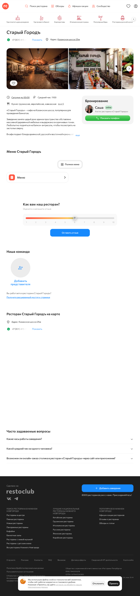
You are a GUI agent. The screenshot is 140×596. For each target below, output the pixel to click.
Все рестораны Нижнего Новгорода (23, 547)
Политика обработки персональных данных (25, 568)
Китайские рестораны (63, 517)
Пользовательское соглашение (20, 572)
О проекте (11, 560)
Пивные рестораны (15, 519)
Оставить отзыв (70, 232)
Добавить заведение (109, 488)
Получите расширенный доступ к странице (28, 297)
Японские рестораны (62, 533)
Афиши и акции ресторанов (111, 515)
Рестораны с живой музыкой (20, 539)
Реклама (24, 560)
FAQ (50, 560)
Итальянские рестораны (64, 525)
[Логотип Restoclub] (5, 6)
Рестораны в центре (16, 515)
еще (78, 135)
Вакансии (61, 560)
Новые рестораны (15, 523)
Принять (113, 583)
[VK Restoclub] (9, 499)
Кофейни (11, 531)
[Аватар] (136, 6)
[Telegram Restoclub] (16, 499)
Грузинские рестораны (63, 521)
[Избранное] (128, 6)
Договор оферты (78, 560)
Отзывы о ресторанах (109, 519)
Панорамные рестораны (17, 527)
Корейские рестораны (63, 537)
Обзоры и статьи (107, 523)
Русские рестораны (61, 529)
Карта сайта (128, 560)
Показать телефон (109, 118)
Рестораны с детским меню (19, 543)
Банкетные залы (14, 535)
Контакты (38, 560)
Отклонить (98, 583)
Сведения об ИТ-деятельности (105, 560)
